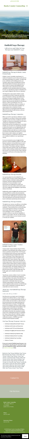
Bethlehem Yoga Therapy (20, 353)
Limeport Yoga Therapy (17, 368)
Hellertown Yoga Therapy (15, 365)
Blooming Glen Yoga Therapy (9, 354)
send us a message (8, 347)
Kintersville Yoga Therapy (15, 366)
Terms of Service (20, 432)
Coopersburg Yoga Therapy (13, 357)
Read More (8, 436)
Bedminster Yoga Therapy (8, 353)
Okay (25, 436)
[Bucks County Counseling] (14, 6)
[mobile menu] (27, 6)
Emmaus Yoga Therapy (12, 360)
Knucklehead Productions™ (10, 432)
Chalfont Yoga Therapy (12, 356)
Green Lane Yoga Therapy (15, 363)
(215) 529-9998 (15, 1)
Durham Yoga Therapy (12, 359)
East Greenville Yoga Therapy (13, 362)
